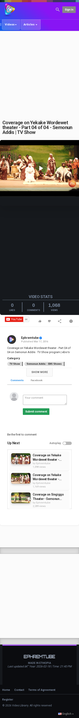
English (67, 713)
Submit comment (36, 411)
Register (7, 699)
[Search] (57, 9)
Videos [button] (9, 24)
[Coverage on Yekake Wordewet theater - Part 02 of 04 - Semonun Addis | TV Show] (21, 478)
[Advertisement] (39, 73)
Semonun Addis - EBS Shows (44, 364)
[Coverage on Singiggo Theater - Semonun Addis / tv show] (21, 497)
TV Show (14, 364)
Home (6, 689)
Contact (19, 689)
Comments (17, 380)
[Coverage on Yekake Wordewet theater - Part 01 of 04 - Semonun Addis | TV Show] (21, 458)
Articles (29, 24)
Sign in (69, 9)
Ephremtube (30, 337)
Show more (39, 372)
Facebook (36, 380)
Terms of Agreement (41, 689)
